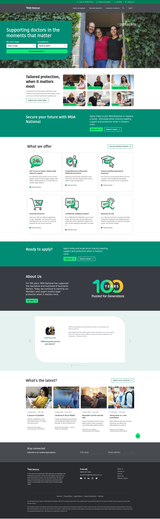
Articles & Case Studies (34, 427)
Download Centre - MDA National (43, 511)
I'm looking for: (43, 42)
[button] (79, 8)
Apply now (95, 129)
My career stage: (12, 42)
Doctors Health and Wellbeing (65, 428)
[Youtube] (81, 478)
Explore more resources (121, 380)
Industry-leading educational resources (112, 172)
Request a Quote (111, 129)
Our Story (30, 301)
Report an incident (104, 2)
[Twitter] (97, 478)
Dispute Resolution (90, 496)
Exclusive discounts (37, 214)
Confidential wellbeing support (77, 214)
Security (59, 496)
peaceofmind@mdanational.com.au (91, 475)
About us (120, 469)
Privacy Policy (68, 496)
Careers (120, 474)
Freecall (86, 2)
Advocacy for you (107, 214)
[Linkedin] (88, 478)
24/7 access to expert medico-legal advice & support (42, 172)
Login (130, 8)
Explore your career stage (37, 100)
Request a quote (123, 478)
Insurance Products (113, 8)
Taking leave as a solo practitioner (118, 416)
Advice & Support (79, 8)
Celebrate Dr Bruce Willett (65, 415)
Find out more (36, 187)
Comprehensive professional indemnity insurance (76, 172)
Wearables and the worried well (92, 416)
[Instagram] (92, 478)
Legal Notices (78, 496)
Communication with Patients (36, 429)
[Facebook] (84, 478)
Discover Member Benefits (119, 146)
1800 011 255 (85, 472)
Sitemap (100, 496)
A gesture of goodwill (35, 415)
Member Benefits (95, 8)
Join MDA (119, 2)
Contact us (130, 2)
